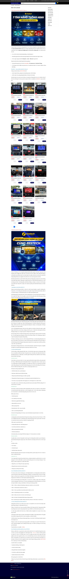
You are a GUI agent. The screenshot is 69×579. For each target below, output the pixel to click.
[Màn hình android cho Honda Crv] (28, 108)
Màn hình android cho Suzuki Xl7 (40, 115)
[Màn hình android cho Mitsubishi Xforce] (40, 150)
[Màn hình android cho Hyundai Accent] (28, 150)
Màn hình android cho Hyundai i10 (16, 115)
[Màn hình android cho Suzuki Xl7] (40, 108)
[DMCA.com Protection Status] (13, 577)
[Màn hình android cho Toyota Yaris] (16, 171)
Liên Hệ (36, 0)
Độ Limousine (50, 22)
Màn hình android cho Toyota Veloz (40, 95)
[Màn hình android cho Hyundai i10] (16, 108)
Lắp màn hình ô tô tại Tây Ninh (39, 198)
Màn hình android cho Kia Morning (16, 135)
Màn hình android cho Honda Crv (28, 115)
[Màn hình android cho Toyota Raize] (16, 88)
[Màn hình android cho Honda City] (28, 129)
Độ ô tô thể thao (50, 12)
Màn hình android (50, 14)
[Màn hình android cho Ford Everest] (40, 171)
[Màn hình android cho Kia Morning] (16, 129)
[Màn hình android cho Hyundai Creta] (28, 88)
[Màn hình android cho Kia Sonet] (28, 191)
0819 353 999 (53, 0)
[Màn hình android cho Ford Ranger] (16, 150)
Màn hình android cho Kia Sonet (27, 198)
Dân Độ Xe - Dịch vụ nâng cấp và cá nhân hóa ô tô (18, 0)
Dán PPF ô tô (50, 25)
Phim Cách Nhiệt (50, 9)
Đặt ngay (20, 99)
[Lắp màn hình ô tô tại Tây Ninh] (40, 191)
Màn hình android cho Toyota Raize (16, 95)
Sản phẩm (31, 0)
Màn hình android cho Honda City (28, 135)
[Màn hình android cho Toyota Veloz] (40, 88)
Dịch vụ (28, 0)
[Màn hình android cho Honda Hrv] (16, 191)
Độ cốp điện (49, 17)
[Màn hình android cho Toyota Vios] (28, 171)
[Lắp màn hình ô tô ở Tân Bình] (28, 211)
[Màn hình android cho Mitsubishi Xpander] (40, 129)
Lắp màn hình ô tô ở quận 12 (15, 218)
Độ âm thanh (50, 20)
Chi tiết (14, 99)
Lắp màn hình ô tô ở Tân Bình (27, 218)
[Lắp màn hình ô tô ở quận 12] (16, 211)
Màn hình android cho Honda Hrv (16, 198)
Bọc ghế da (49, 7)
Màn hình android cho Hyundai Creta (28, 95)
